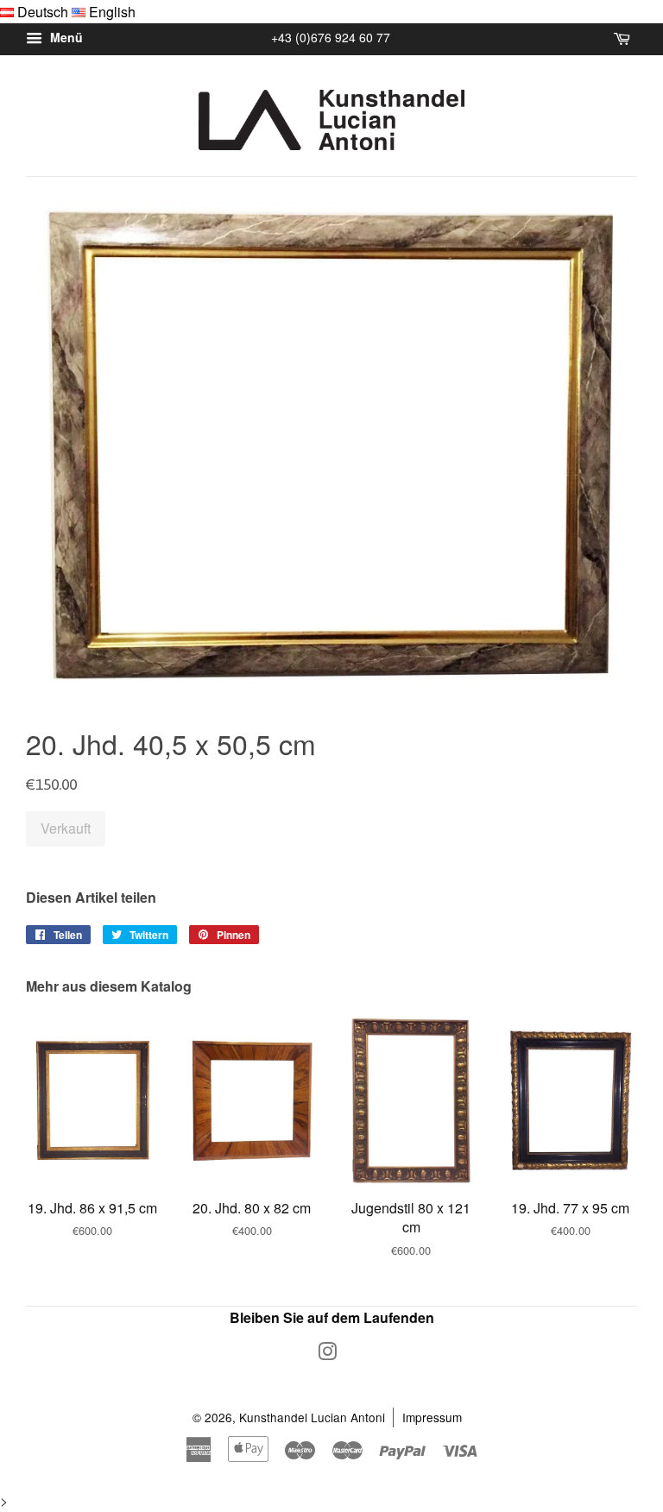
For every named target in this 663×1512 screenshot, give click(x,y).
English (112, 12)
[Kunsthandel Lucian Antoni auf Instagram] (327, 1354)
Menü (65, 38)
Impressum (432, 1417)
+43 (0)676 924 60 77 (330, 37)
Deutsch (42, 12)
